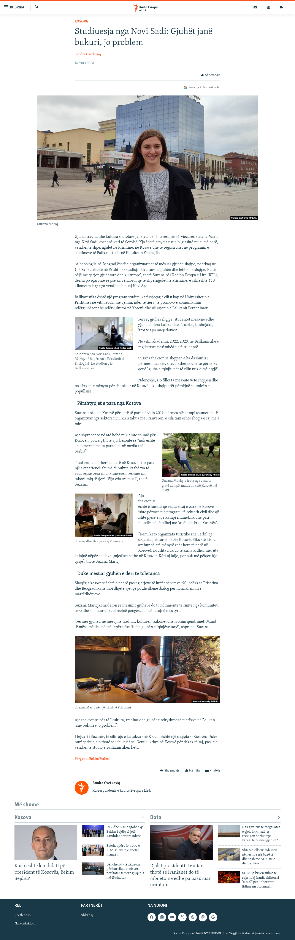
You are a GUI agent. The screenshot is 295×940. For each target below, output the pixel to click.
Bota (155, 818)
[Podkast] (268, 7)
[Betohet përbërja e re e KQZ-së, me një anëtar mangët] (93, 850)
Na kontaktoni (25, 923)
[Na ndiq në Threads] (193, 917)
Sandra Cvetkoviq (88, 54)
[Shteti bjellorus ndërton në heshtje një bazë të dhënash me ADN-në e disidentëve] (229, 854)
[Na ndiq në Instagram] (162, 917)
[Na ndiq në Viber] (203, 917)
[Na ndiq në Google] (213, 917)
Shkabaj (87, 915)
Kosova (81, 22)
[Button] (210, 75)
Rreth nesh (22, 915)
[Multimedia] (281, 7)
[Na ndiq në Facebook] (152, 917)
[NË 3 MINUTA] (255, 7)
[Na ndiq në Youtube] (172, 917)
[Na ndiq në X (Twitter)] (182, 917)
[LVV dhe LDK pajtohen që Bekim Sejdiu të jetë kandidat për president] (93, 831)
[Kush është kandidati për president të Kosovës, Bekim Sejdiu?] (45, 842)
